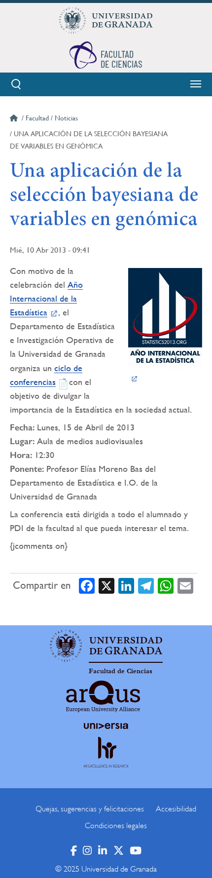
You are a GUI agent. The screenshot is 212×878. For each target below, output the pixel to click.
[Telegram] (146, 585)
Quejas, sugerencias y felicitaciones (89, 808)
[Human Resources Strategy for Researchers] (106, 761)
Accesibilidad (176, 808)
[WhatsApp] (166, 585)
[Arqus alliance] (103, 696)
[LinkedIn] (126, 585)
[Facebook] (87, 585)
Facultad (37, 118)
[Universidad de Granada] (106, 20)
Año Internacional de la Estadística (46, 298)
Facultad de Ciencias (120, 671)
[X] (106, 585)
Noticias (66, 118)
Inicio (15, 119)
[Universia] (106, 726)
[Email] (185, 585)
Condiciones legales (116, 825)
